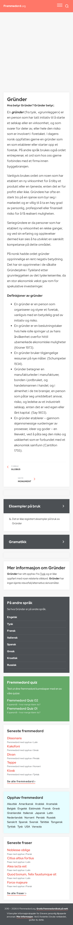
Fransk (47, 808)
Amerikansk (26, 804)
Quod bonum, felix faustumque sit (31, 874)
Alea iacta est (17, 866)
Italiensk (28, 813)
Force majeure (17, 882)
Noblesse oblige (18, 850)
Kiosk (11, 770)
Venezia (37, 826)
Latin (50, 813)
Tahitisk (44, 822)
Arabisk (39, 804)
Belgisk (11, 808)
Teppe (11, 762)
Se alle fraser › (16, 893)
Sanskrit (12, 822)
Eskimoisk (35, 808)
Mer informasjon (24, 916)
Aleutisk (12, 804)
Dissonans (14, 738)
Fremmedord (15, 6)
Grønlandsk (14, 813)
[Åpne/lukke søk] (66, 6)
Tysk (20, 826)
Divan (11, 754)
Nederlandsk (15, 817)
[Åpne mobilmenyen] (59, 5)
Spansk (23, 822)
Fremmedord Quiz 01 (22, 708)
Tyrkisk (11, 826)
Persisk (40, 817)
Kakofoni (13, 746)
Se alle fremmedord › (21, 781)
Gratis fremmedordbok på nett (52, 908)
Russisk (51, 817)
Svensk (33, 822)
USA (27, 826)
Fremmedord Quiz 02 (22, 700)
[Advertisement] (36, 54)
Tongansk (57, 822)
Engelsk (22, 808)
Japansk (40, 813)
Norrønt (29, 817)
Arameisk (52, 804)
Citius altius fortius (20, 858)
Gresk (56, 808)
